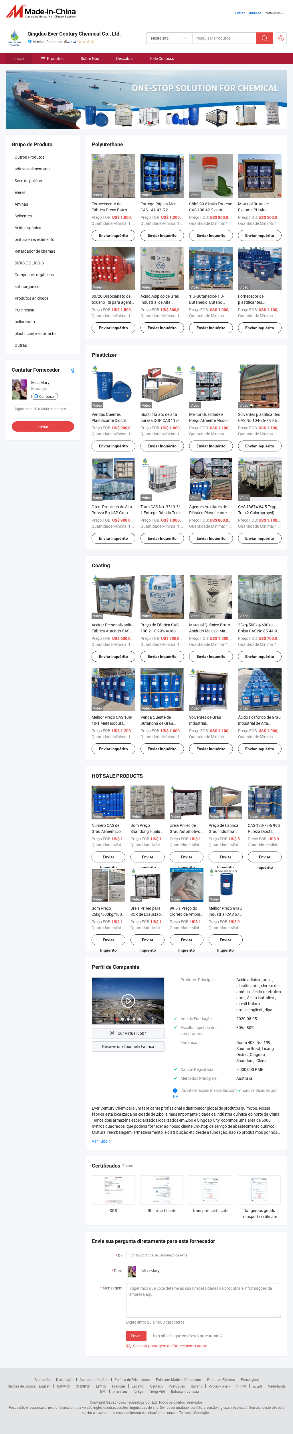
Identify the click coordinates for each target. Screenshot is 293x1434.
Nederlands (277, 1386)
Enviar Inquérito (113, 235)
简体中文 (63, 1386)
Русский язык (219, 1386)
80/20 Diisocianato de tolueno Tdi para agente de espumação (112, 302)
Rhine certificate (162, 1210)
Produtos (55, 58)
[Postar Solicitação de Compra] (281, 38)
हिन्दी (103, 1391)
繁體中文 (83, 1386)
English (44, 1386)
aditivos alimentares (32, 169)
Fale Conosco (162, 58)
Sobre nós (42, 1379)
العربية (257, 1386)
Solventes (23, 216)
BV (175, 1096)
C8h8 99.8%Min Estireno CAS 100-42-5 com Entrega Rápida (210, 210)
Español (138, 1386)
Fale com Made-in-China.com (178, 1379)
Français (119, 1386)
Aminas (21, 204)
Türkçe (138, 1391)
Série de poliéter (28, 180)
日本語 (101, 1386)
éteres (20, 192)
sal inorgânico (27, 286)
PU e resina (24, 310)
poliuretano (25, 321)
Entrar (240, 13)
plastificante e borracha (36, 333)
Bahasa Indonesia (185, 1391)
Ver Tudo (100, 1141)
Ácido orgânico (28, 227)
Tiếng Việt (157, 1391)
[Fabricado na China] (42, 11)
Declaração (65, 1379)
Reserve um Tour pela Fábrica (128, 1046)
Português (177, 1386)
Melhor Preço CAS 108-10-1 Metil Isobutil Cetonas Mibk (112, 723)
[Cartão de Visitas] (72, 370)
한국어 (241, 1386)
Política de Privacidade (132, 1379)
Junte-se (254, 13)
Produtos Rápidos (221, 1379)
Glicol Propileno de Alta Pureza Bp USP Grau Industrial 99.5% (112, 512)
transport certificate (210, 1210)
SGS (113, 1210)
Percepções (250, 1379)
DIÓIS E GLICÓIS (29, 263)
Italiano (197, 1386)
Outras (21, 345)
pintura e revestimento (34, 239)
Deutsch (156, 1386)
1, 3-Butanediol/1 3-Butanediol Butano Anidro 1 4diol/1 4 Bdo (209, 302)
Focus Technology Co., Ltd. (137, 1402)
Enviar (136, 1335)
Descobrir (124, 58)
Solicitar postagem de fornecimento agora (166, 1346)
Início (19, 58)
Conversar (47, 396)
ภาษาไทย (119, 1391)
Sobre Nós (90, 58)
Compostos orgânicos (34, 274)
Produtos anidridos (32, 298)
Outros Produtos (29, 157)
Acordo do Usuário (94, 1379)
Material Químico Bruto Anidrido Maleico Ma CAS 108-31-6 (209, 631)
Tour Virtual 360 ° (131, 1033)
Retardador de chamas (35, 251)
